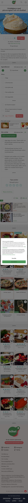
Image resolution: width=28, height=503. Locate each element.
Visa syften (14, 258)
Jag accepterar (14, 261)
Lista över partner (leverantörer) (8, 254)
